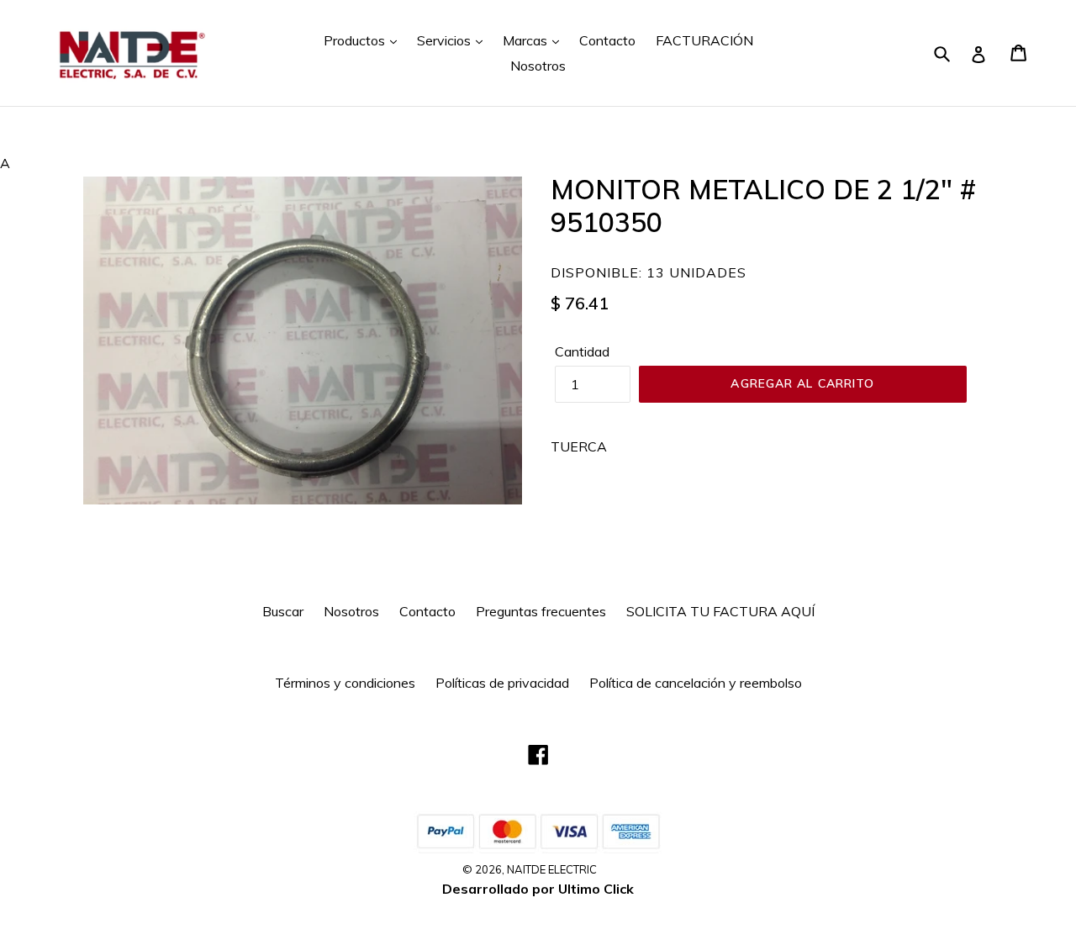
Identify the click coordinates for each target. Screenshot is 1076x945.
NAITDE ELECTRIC (552, 869)
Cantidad (582, 351)
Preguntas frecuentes (541, 611)
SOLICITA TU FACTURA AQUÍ (720, 611)
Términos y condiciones (345, 682)
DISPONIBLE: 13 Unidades (648, 272)
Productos (356, 40)
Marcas (527, 40)
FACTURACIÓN (704, 40)
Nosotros (538, 65)
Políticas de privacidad (502, 682)
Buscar (282, 611)
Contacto (607, 40)
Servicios (445, 40)
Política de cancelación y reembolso (695, 682)
